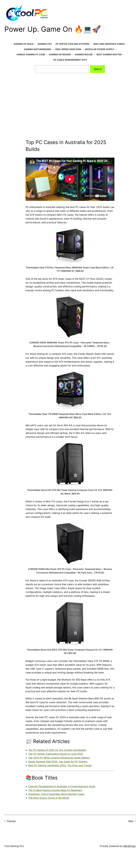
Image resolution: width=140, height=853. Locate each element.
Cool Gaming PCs (14, 846)
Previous (11, 821)
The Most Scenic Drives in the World (48, 797)
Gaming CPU (44, 44)
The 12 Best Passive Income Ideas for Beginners (55, 790)
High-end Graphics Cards (109, 44)
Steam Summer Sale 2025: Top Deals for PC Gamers (57, 761)
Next (130, 821)
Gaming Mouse (84, 54)
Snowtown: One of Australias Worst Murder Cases (56, 794)
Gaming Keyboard (60, 54)
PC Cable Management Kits (70, 59)
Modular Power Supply (99, 49)
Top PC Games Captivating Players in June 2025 (55, 753)
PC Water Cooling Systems (72, 44)
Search (98, 69)
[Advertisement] (70, 110)
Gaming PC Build (24, 44)
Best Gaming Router (109, 54)
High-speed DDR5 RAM (68, 49)
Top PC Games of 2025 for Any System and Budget (57, 750)
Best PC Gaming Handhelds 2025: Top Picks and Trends (60, 765)
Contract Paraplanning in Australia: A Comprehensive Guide (61, 786)
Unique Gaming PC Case (31, 54)
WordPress (129, 846)
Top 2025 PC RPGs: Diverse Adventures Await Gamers (59, 757)
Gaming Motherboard (37, 49)
